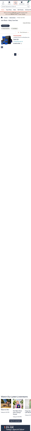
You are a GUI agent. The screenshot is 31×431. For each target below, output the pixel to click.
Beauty (6, 17)
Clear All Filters (26, 22)
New (14, 9)
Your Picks (9, 9)
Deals (2, 9)
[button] (3, 3)
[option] (15, 13)
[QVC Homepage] (1, 18)
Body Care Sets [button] (6, 28)
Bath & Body (12, 17)
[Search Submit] (28, 6)
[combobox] (14, 6)
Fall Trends (20, 9)
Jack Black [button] (15, 28)
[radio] (2, 47)
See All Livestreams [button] (15, 421)
